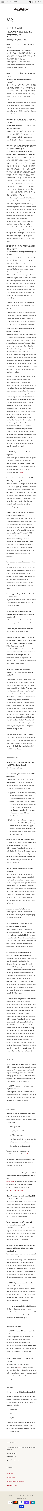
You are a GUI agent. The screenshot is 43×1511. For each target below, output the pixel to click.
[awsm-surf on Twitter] (7, 1461)
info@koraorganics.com (16, 1190)
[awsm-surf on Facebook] (11, 1461)
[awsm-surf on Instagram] (15, 1461)
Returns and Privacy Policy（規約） (16, 1481)
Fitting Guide (9, 1473)
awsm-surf (15, 1496)
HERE (21, 472)
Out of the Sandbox (29, 1496)
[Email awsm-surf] (18, 1461)
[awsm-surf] (21, 9)
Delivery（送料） (11, 1477)
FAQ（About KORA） (12, 1485)
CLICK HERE (10, 1181)
